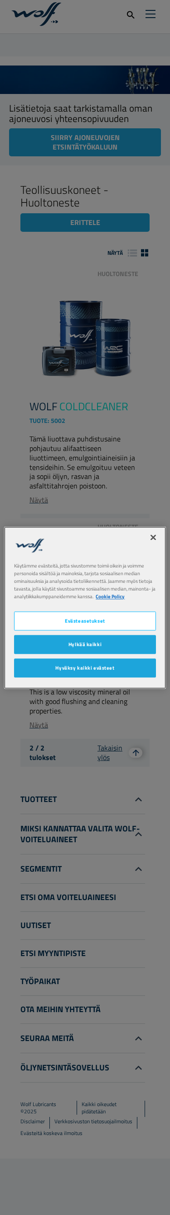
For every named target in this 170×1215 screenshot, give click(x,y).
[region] (84, 607)
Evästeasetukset (85, 620)
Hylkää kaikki (85, 644)
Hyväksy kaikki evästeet (84, 667)
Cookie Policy (110, 596)
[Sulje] (153, 537)
